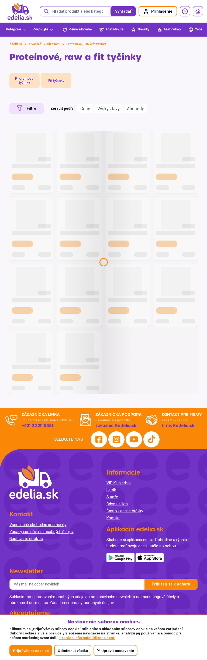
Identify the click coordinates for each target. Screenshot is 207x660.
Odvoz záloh (117, 504)
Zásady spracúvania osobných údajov (41, 531)
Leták (111, 490)
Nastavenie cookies (26, 538)
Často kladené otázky (124, 511)
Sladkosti (53, 44)
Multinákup (172, 29)
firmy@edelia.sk (178, 425)
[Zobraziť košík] (198, 11)
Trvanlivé (34, 44)
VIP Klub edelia (119, 483)
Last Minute (114, 29)
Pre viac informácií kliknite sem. (87, 638)
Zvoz (198, 29)
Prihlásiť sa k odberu (171, 584)
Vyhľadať (123, 11)
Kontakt (113, 518)
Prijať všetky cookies (31, 650)
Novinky (144, 29)
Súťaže (112, 497)
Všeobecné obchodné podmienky (38, 524)
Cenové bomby (80, 29)
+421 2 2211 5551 (175, 420)
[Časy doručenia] (185, 11)
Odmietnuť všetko (73, 650)
